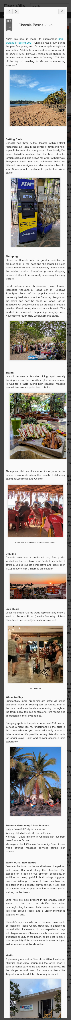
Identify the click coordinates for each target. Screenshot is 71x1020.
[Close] (61, 11)
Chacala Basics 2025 (35, 24)
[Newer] (9, 11)
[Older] (15, 11)
